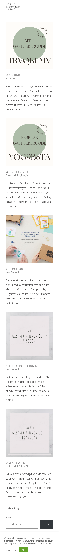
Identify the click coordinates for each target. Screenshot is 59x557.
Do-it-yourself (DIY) (13, 175)
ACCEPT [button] (23, 549)
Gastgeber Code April (13, 75)
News (23, 175)
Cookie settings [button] (10, 549)
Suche (8, 517)
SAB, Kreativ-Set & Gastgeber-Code (18, 172)
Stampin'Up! (10, 78)
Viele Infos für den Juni (14, 268)
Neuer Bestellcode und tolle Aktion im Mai (21, 365)
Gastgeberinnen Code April (15, 462)
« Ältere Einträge (13, 508)
